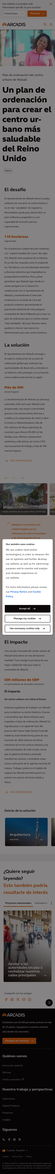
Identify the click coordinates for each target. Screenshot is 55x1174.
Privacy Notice (18, 592)
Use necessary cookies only (25, 628)
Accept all (24, 609)
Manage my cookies (25, 618)
